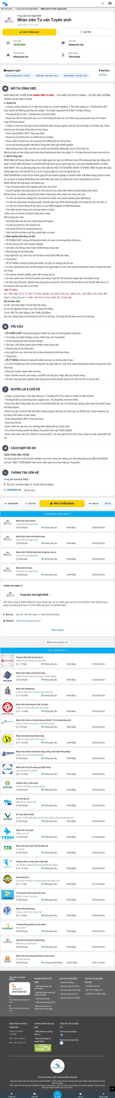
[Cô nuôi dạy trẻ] (7, 802)
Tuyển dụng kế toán (42, 999)
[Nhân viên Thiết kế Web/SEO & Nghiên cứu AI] (7, 554)
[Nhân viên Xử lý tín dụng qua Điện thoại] (7, 769)
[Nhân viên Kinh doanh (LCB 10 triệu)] (7, 708)
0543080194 (14, 489)
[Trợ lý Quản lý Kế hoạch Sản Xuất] (7, 895)
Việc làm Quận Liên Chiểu (70, 998)
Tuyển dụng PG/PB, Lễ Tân (45, 1002)
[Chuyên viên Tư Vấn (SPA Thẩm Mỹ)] (7, 863)
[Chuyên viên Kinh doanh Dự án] (7, 660)
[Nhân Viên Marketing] (7, 910)
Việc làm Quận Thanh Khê (70, 990)
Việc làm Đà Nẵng (67, 983)
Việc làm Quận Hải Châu (69, 986)
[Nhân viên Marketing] (7, 690)
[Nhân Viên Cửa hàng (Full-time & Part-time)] (7, 959)
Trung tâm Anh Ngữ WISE (26, 9)
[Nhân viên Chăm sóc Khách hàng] (7, 538)
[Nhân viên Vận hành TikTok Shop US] (7, 847)
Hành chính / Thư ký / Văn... (76, 76)
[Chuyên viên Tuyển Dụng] (7, 785)
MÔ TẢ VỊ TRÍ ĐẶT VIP (94, 990)
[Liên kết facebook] (62, 1035)
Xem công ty (57, 630)
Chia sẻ (95, 503)
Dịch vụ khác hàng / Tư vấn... (18, 76)
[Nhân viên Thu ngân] (7, 833)
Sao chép (31, 490)
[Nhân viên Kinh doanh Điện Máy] (7, 739)
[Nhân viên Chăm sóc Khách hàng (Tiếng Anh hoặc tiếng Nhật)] (7, 753)
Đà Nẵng (103, 75)
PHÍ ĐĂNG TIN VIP (93, 986)
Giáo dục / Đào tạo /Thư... (47, 76)
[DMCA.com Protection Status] (42, 1048)
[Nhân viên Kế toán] (7, 570)
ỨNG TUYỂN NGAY (31, 32)
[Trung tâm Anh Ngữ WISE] (9, 20)
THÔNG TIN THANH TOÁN (96, 994)
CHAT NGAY (13, 503)
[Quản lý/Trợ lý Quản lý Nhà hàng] (7, 941)
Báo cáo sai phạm (58, 642)
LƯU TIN (87, 32)
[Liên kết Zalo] (61, 1043)
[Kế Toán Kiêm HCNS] (7, 817)
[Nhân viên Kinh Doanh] (7, 522)
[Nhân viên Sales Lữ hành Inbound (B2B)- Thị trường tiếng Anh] (7, 722)
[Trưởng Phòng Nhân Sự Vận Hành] (7, 926)
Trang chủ (7, 9)
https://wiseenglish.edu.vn (28, 621)
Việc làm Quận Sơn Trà (69, 994)
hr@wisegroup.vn (19, 297)
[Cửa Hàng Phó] (7, 879)
